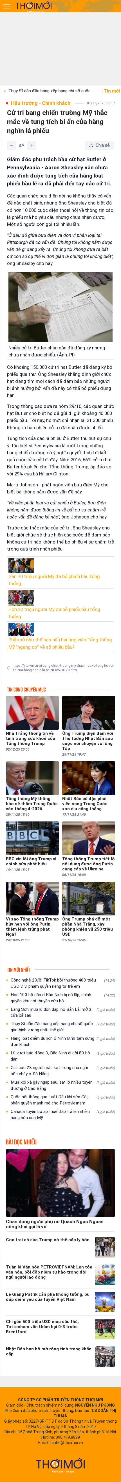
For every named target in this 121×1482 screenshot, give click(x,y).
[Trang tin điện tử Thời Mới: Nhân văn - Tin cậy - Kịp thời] (34, 6)
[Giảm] (11, 145)
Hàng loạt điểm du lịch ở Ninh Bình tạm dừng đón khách (63, 1041)
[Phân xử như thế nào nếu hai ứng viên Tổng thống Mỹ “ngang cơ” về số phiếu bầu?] (60, 630)
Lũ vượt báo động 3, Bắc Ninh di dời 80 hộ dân (63, 1056)
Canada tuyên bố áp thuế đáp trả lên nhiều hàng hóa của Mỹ (63, 1114)
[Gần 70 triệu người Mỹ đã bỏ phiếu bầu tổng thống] (60, 565)
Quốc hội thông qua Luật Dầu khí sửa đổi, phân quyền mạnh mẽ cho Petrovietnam (63, 1100)
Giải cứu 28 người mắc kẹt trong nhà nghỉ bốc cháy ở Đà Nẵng (63, 1070)
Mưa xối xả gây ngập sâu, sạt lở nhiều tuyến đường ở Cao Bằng (63, 1085)
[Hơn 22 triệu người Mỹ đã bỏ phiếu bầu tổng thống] (60, 598)
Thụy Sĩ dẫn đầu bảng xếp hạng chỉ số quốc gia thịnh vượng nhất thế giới (63, 1026)
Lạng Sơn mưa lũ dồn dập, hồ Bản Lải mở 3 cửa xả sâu (63, 1012)
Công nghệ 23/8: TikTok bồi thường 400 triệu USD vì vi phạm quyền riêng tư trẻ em (63, 983)
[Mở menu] (6, 6)
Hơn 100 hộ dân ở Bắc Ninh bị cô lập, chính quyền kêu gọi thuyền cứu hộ (63, 997)
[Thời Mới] (60, 1465)
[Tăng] (31, 145)
